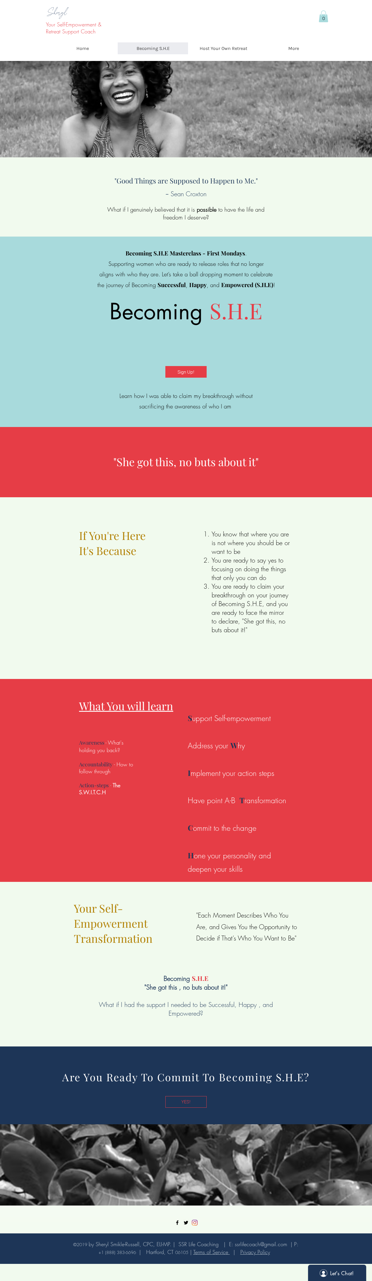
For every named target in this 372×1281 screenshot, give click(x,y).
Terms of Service (211, 1251)
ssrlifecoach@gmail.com (261, 1244)
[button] (323, 16)
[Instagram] (195, 1223)
